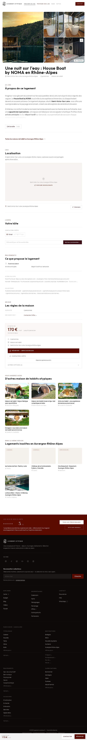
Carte (5, 594)
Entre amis (6, 706)
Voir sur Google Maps (44, 185)
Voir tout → (6, 655)
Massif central (49, 684)
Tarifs (33, 599)
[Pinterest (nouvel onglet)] (33, 561)
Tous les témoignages (72, 522)
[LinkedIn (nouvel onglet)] (16, 561)
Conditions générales (39, 732)
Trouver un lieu (29, 4)
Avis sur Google (74, 527)
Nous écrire (62, 594)
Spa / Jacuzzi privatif (9, 672)
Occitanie (48, 644)
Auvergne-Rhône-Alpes (52, 647)
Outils (58, 4)
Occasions (7, 696)
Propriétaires (36, 591)
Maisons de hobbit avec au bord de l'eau (48, 293)
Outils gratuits (36, 612)
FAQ (60, 598)
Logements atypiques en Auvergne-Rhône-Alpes (56, 291)
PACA (46, 638)
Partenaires (35, 616)
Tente (5, 641)
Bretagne (48, 635)
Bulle (4, 647)
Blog (53, 4)
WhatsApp (62, 601)
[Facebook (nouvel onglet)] (27, 561)
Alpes (46, 678)
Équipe (5, 609)
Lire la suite (13, 126)
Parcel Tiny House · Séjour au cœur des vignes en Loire (20, 279)
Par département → (50, 657)
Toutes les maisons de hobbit (13, 291)
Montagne (48, 675)
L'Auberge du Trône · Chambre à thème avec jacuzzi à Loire (52, 279)
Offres (33, 609)
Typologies (7, 631)
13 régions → (48, 655)
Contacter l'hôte (19, 356)
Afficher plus (7, 650)
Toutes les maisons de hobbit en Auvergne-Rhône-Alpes (24, 139)
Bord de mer (48, 672)
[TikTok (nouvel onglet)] (11, 561)
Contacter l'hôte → (30, 315)
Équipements (8, 668)
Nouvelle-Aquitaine (51, 641)
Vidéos (5, 605)
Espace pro (34, 595)
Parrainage (34, 606)
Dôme (5, 644)
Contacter (67, 736)
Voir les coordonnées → (72, 242)
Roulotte (5, 638)
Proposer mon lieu (43, 4)
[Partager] (81, 40)
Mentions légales (27, 732)
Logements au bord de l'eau (28, 293)
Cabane (5, 635)
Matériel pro (61, 732)
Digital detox (7, 713)
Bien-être (6, 709)
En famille (6, 703)
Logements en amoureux (13, 293)
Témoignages (35, 602)
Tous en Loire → (73, 281)
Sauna (5, 680)
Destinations (50, 631)
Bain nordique (7, 674)
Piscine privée (7, 677)
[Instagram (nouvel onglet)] (5, 561)
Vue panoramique (8, 683)
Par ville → (48, 660)
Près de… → (48, 662)
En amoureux (7, 700)
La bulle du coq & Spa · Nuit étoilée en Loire (56, 281)
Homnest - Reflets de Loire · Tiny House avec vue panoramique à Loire (24, 281)
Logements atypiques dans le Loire (31, 291)
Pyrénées (48, 681)
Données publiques (51, 732)
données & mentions (20, 580)
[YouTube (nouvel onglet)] (22, 561)
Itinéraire (77, 207)
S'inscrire (78, 576)
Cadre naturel (51, 668)
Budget (5, 598)
